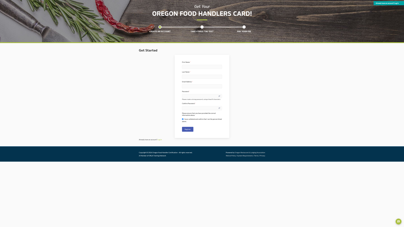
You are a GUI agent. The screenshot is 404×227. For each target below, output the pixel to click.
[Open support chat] (398, 221)
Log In (159, 140)
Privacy (262, 156)
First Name (186, 62)
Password (186, 91)
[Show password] (219, 96)
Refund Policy (231, 156)
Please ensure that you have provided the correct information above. (199, 114)
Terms (256, 156)
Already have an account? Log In (387, 3)
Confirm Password (189, 103)
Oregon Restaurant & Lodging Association (250, 152)
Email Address (187, 82)
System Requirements (245, 156)
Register (188, 129)
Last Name (186, 72)
